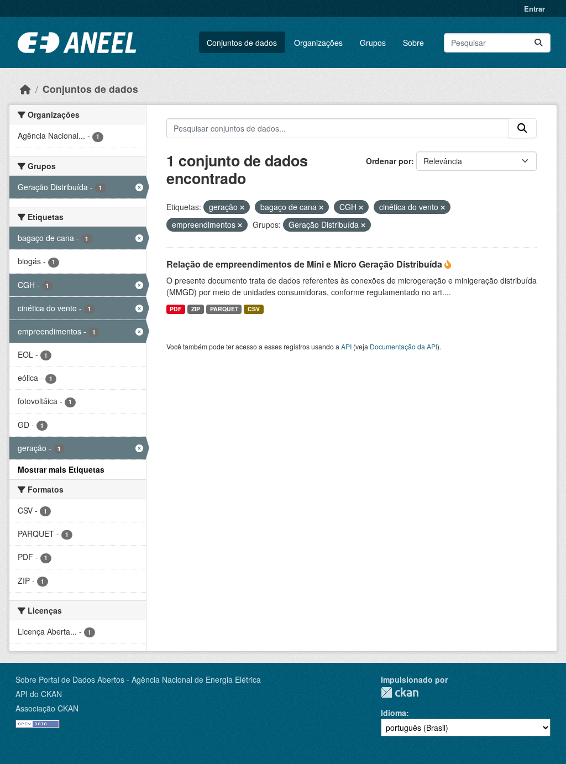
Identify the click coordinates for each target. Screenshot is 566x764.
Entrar (534, 8)
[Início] (25, 89)
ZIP (195, 309)
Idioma (393, 712)
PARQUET (224, 309)
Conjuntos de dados (242, 42)
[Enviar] (538, 43)
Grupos (373, 42)
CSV (254, 309)
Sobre (413, 42)
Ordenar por (388, 160)
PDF (175, 309)
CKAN (399, 692)
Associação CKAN (46, 708)
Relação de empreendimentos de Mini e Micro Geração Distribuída (305, 264)
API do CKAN (38, 693)
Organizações (318, 42)
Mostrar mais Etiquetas (61, 469)
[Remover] (242, 207)
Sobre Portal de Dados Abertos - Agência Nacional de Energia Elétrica (138, 679)
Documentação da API (403, 346)
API (346, 346)
